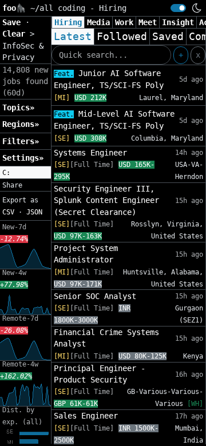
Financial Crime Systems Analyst (106, 338)
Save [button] (13, 22)
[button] (25, 172)
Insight (178, 22)
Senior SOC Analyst (95, 296)
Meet (147, 22)
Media (98, 22)
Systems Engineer (90, 152)
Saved (168, 36)
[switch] (178, 8)
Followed (122, 36)
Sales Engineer (86, 415)
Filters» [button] (20, 141)
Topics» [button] (18, 107)
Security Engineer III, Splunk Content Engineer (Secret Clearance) (106, 200)
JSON (34, 212)
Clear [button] (16, 33)
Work (124, 22)
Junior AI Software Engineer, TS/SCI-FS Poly (109, 79)
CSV (8, 212)
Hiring (68, 22)
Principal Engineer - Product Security (99, 374)
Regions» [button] (20, 124)
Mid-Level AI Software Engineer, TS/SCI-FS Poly (114, 119)
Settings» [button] (22, 157)
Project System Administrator (86, 254)
